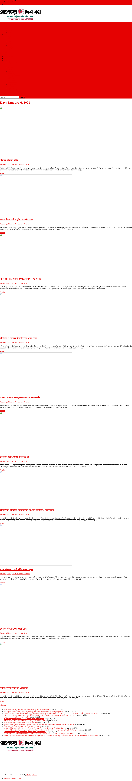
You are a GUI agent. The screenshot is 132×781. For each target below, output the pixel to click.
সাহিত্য (10, 69)
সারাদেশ (6, 34)
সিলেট (9, 45)
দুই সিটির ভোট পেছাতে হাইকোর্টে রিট (14, 457)
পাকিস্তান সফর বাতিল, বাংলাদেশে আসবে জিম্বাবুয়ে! (20, 278)
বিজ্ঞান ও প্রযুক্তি (8, 56)
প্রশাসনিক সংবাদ (12, 82)
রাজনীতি (6, 27)
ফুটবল (9, 32)
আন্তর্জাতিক (7, 25)
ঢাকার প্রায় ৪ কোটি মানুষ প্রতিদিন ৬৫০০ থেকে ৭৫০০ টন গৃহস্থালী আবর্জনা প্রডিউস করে (27, 709)
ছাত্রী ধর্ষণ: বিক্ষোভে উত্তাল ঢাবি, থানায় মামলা (18, 338)
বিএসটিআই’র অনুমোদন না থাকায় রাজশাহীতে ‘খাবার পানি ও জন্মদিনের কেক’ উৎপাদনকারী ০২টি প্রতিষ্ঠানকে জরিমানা (34, 711)
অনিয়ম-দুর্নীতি (11, 71)
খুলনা (9, 40)
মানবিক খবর (11, 86)
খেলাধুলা (6, 29)
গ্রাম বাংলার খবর (12, 79)
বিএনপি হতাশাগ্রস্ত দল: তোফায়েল (14, 688)
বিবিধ (9, 92)
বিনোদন (6, 53)
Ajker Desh (14, 164)
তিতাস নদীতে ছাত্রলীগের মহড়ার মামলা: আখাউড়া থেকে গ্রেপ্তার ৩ (21, 726)
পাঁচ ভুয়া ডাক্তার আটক (9, 160)
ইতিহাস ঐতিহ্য (12, 73)
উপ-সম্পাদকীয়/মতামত (14, 75)
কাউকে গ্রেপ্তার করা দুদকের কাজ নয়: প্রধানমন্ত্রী (20, 397)
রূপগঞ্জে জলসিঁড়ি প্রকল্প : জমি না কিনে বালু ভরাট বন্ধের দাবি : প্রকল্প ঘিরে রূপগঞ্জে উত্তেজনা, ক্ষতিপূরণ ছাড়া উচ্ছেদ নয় (35, 728)
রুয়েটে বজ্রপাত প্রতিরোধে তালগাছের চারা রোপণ (16, 717)
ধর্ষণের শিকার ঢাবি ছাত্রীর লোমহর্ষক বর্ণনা (16, 219)
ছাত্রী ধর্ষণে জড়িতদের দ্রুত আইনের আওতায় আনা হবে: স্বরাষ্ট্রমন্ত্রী (27, 510)
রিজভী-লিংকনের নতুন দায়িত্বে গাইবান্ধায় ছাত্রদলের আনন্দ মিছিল (21, 722)
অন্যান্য (6, 60)
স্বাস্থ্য (5, 55)
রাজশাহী (10, 49)
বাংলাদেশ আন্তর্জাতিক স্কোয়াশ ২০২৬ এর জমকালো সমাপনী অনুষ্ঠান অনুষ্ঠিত (24, 719)
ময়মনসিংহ (11, 47)
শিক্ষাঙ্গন (6, 58)
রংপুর (9, 43)
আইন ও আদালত (12, 62)
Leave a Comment (24, 164)
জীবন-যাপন (11, 68)
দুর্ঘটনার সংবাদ (11, 81)
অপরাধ (6, 51)
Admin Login (8, 4)
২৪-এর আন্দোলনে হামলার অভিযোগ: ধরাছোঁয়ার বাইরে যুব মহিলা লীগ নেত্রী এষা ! (25, 721)
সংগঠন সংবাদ (11, 88)
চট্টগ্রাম (10, 38)
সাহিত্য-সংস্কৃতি (12, 90)
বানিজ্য (10, 66)
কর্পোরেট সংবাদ (12, 77)
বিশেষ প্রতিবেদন (12, 84)
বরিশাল (10, 42)
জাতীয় (5, 23)
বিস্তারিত (2, 173)
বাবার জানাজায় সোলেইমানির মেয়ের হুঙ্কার (16, 569)
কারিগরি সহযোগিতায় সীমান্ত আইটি (13, 778)
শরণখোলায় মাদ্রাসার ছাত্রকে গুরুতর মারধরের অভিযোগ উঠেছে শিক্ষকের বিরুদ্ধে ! (25, 732)
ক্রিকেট (10, 30)
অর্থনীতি (10, 64)
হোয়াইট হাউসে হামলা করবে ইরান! (13, 628)
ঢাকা (9, 36)
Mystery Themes (31, 775)
